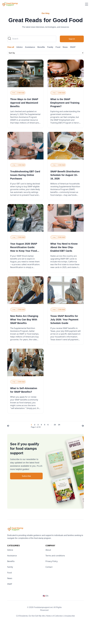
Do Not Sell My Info (37, 616)
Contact (49, 567)
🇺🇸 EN (45, 596)
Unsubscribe (69, 616)
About (48, 550)
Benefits (41, 47)
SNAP (72, 47)
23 (55, 425)
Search (72, 39)
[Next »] (82, 426)
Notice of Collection (55, 616)
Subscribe (26, 476)
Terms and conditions (55, 555)
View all (10, 47)
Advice (19, 47)
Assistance (30, 47)
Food (58, 47)
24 (59, 425)
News (65, 47)
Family (50, 47)
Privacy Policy (52, 561)
